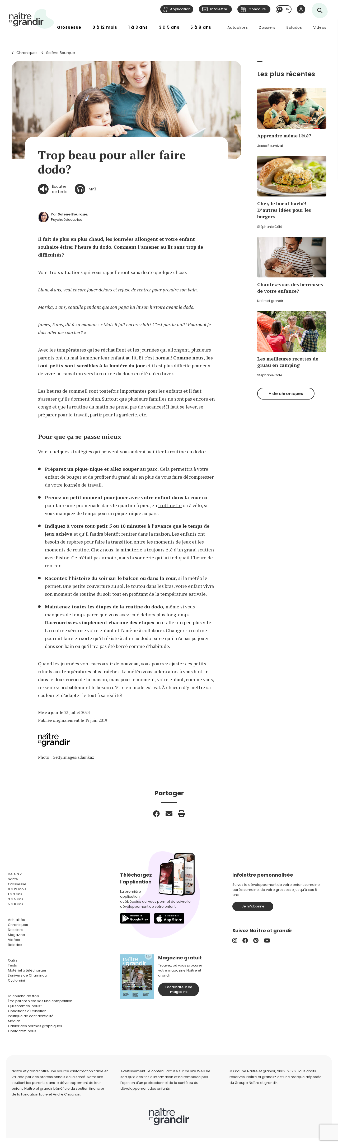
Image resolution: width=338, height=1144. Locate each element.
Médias (14, 1020)
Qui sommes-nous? (25, 1005)
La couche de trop (23, 995)
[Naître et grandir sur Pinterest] (256, 940)
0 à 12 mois (104, 27)
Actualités (237, 27)
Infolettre (218, 9)
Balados (294, 27)
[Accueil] (31, 18)
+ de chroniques (286, 394)
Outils (12, 960)
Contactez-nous (22, 1031)
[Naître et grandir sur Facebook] (245, 940)
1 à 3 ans (138, 27)
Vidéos (319, 27)
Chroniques (26, 52)
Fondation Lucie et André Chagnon (50, 1094)
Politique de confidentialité (31, 1015)
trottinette (170, 505)
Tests (12, 965)
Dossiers (267, 27)
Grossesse (69, 27)
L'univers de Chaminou (27, 975)
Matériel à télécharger (27, 970)
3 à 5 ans (169, 27)
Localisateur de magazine (178, 989)
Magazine (16, 934)
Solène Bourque (60, 52)
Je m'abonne (253, 906)
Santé (13, 879)
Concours (257, 9)
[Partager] (156, 813)
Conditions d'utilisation (27, 1010)
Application (180, 9)
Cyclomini (16, 980)
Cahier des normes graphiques (35, 1025)
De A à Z (15, 874)
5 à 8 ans (200, 27)
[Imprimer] (181, 813)
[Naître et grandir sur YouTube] (267, 940)
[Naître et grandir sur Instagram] (234, 940)
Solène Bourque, (73, 214)
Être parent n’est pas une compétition (40, 1000)
